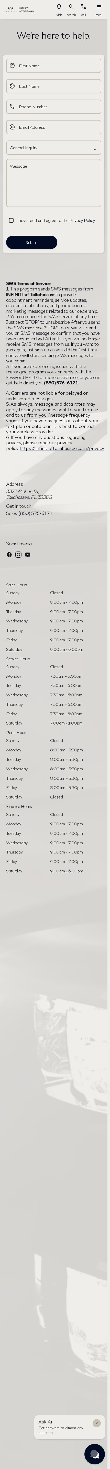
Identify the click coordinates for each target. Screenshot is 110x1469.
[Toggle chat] (94, 1454)
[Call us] (84, 7)
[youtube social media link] (28, 554)
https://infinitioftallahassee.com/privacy (62, 448)
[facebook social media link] (9, 554)
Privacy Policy (82, 220)
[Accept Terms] (11, 220)
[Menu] (99, 7)
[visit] (59, 7)
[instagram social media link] (18, 554)
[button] (59, 9)
